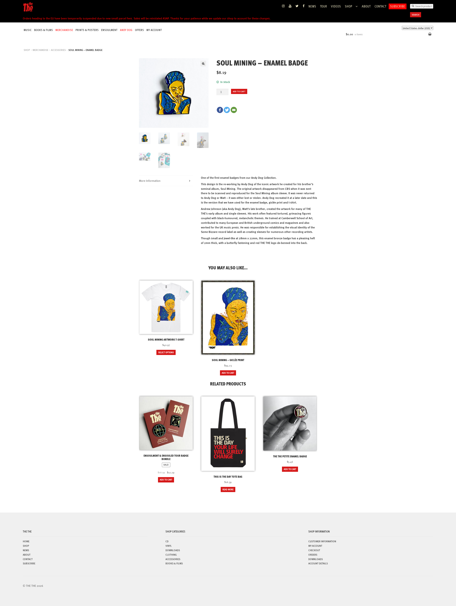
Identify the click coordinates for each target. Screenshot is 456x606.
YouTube (290, 6)
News (312, 6)
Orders (312, 554)
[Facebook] (220, 110)
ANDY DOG (126, 30)
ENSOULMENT (109, 30)
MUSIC (28, 30)
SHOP (27, 50)
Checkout (314, 550)
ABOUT (366, 6)
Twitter (297, 6)
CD (167, 541)
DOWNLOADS (172, 550)
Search (415, 14)
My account (154, 30)
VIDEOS (336, 6)
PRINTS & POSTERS (87, 30)
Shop (348, 6)
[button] (203, 63)
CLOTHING (171, 554)
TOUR (323, 6)
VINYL (168, 545)
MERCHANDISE (64, 30)
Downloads (315, 559)
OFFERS (139, 30)
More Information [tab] (149, 181)
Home (26, 541)
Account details (318, 563)
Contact (380, 6)
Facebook (303, 6)
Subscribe (397, 6)
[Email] (234, 110)
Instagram (283, 6)
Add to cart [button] (228, 372)
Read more (228, 489)
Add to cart (239, 91)
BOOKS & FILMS (43, 30)
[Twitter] (227, 110)
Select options (166, 352)
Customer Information (322, 541)
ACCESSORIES (58, 50)
